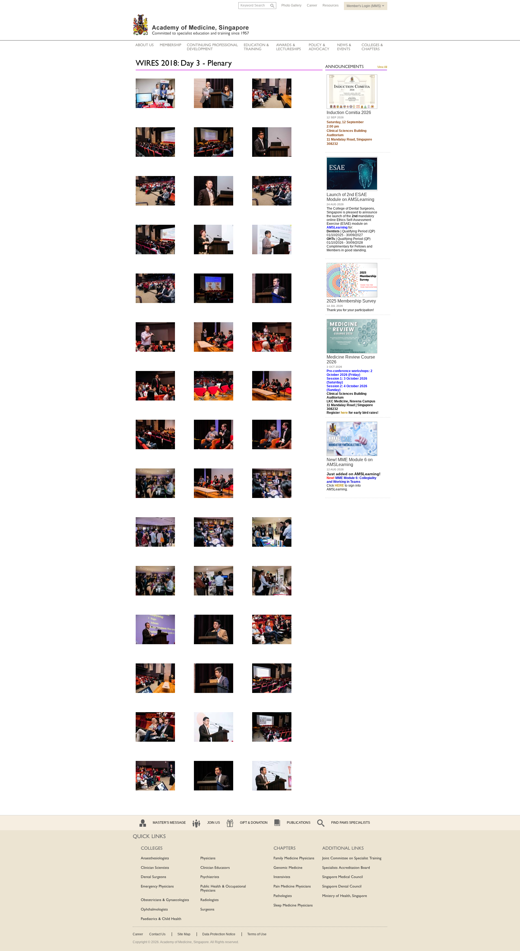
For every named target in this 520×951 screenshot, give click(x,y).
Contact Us (157, 934)
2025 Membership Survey (351, 301)
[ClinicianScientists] (155, 868)
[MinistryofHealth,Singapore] (344, 896)
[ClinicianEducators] (215, 868)
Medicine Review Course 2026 (351, 359)
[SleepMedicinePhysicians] (293, 905)
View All (382, 67)
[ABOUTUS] (144, 45)
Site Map (183, 934)
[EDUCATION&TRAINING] (257, 47)
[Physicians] (208, 858)
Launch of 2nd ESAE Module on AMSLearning (350, 197)
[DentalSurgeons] (153, 877)
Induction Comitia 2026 (349, 112)
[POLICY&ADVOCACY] (319, 47)
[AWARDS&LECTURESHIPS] (288, 47)
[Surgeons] (207, 909)
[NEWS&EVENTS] (344, 47)
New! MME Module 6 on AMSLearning (350, 462)
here (344, 413)
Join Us (213, 823)
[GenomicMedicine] (288, 868)
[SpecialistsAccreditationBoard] (346, 868)
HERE (339, 485)
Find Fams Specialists (350, 823)
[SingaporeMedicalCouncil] (342, 877)
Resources (331, 5)
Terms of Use (256, 934)
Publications (298, 823)
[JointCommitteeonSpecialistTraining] (352, 858)
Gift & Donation (254, 823)
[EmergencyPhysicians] (157, 886)
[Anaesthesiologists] (155, 858)
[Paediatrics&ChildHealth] (161, 919)
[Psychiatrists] (209, 877)
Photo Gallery (291, 5)
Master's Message (169, 823)
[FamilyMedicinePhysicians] (294, 858)
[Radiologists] (209, 900)
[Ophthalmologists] (154, 909)
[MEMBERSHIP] (170, 45)
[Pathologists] (283, 896)
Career (312, 5)
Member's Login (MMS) (364, 6)
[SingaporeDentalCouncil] (342, 886)
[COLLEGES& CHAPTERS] (372, 47)
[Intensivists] (282, 877)
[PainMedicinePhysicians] (292, 886)
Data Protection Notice (218, 934)
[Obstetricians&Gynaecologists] (165, 900)
